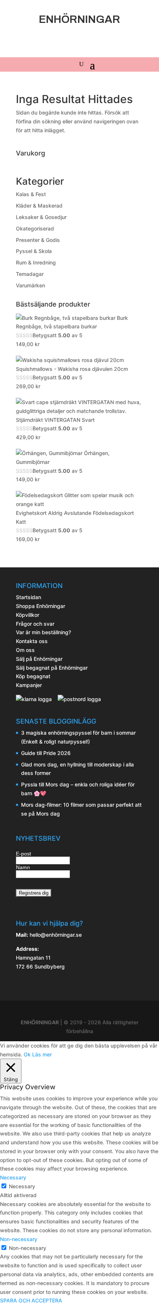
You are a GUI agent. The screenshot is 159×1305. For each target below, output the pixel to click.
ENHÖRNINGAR (40, 1022)
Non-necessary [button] (18, 1239)
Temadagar (30, 274)
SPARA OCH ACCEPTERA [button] (31, 1300)
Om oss (25, 650)
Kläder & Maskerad (39, 205)
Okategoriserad (35, 228)
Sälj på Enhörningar (39, 659)
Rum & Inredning (36, 262)
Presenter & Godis (38, 240)
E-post (23, 854)
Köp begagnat (33, 676)
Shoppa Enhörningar (40, 606)
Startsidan (28, 597)
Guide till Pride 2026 (46, 753)
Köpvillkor (27, 615)
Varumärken (30, 285)
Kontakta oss (32, 641)
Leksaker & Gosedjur (41, 217)
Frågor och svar (35, 624)
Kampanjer (29, 685)
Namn (23, 867)
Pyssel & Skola (34, 251)
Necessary (22, 1186)
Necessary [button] (13, 1177)
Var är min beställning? (43, 632)
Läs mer (42, 1054)
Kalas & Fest (31, 194)
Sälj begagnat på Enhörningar (52, 668)
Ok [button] (27, 1054)
